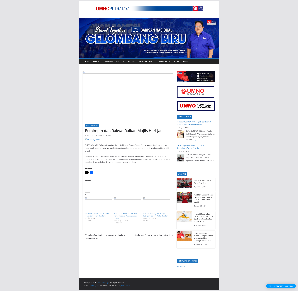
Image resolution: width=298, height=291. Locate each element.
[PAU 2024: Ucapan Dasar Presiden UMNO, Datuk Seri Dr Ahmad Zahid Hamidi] (184, 201)
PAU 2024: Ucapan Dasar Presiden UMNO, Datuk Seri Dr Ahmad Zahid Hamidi (203, 198)
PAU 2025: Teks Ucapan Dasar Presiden (203, 181)
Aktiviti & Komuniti (92, 125)
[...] (187, 140)
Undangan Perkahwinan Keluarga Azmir (152, 235)
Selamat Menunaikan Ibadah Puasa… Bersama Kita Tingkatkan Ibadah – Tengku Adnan (203, 217)
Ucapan (131, 61)
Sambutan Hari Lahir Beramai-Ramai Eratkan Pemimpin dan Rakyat (126, 215)
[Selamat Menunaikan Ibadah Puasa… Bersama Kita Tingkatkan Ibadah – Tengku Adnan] (184, 220)
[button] (100, 61)
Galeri (119, 61)
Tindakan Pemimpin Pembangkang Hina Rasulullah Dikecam (105, 237)
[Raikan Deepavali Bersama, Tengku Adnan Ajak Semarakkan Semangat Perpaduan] (184, 240)
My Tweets (181, 266)
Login (185, 61)
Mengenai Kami (145, 61)
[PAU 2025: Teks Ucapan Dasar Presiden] (184, 184)
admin (100, 136)
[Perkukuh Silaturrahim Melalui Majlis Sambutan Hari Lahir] (98, 204)
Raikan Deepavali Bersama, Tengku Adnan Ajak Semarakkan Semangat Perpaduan (203, 237)
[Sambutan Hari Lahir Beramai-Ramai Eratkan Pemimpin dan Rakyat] (127, 204)
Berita (96, 61)
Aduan (176, 61)
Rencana (109, 61)
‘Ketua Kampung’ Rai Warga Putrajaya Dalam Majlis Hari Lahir (156, 214)
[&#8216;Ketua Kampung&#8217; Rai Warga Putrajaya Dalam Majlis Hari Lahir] (156, 204)
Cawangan (163, 61)
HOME (87, 61)
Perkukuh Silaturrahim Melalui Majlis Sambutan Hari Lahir (97, 214)
